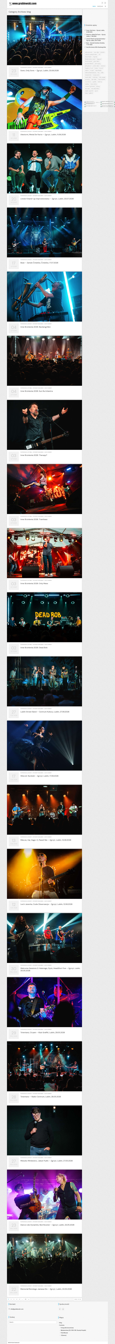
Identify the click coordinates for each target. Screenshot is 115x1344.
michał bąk (95, 77)
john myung (97, 63)
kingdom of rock (89, 68)
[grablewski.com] (23, 4)
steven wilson (93, 84)
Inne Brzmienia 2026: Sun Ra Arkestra (36, 391)
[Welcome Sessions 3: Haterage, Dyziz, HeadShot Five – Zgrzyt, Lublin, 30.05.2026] (44, 938)
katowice (103, 66)
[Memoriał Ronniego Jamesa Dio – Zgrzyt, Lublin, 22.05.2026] (44, 1259)
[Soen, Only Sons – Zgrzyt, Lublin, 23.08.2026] (44, 40)
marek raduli (88, 77)
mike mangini (102, 77)
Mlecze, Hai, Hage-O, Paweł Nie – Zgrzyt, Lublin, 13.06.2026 (45, 840)
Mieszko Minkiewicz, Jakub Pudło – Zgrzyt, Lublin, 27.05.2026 (46, 1161)
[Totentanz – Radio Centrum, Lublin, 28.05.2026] (44, 1066)
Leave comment (48, 67)
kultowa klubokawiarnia (90, 72)
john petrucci (88, 66)
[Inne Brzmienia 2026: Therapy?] (44, 425)
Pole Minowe (64, 1332)
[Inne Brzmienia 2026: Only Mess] (44, 553)
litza (99, 72)
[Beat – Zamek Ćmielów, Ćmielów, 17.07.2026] (44, 232)
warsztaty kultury (95, 88)
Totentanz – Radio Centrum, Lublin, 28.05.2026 (40, 1096)
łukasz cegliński (89, 93)
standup (87, 84)
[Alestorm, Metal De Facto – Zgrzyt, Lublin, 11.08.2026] (44, 104)
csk (99, 54)
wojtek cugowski (89, 91)
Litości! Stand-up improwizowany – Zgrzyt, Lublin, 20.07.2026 (47, 199)
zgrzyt (96, 91)
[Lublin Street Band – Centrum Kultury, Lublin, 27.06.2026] (44, 681)
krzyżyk (92, 70)
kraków (87, 70)
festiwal (30, 388)
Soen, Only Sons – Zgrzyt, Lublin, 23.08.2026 (39, 70)
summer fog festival (90, 86)
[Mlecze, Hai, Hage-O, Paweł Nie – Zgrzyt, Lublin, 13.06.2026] (44, 810)
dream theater (88, 56)
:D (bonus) (63, 1335)
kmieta (96, 68)
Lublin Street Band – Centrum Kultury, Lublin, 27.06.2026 (44, 712)
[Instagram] (105, 3)
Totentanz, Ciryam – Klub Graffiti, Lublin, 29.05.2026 (42, 1032)
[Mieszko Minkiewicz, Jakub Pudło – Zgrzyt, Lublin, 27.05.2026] (44, 1130)
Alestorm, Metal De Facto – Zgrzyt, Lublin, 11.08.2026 (43, 134)
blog (26, 67)
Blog (94, 6)
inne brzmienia (88, 61)
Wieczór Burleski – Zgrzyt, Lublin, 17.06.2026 (39, 776)
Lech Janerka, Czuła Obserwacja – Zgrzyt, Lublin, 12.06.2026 (46, 904)
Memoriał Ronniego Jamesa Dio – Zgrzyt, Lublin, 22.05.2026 (46, 1289)
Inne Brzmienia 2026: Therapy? (33, 455)
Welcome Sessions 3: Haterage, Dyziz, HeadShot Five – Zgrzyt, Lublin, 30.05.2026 (50, 969)
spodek (94, 81)
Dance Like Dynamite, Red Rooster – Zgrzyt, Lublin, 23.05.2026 (47, 1225)
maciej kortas (88, 75)
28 (25, 1299)
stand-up (100, 81)
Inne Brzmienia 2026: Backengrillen (35, 327)
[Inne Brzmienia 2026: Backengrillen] (44, 297)
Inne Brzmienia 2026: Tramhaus (33, 519)
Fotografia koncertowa (67, 1327)
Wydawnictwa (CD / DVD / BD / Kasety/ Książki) (73, 1330)
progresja (87, 79)
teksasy (98, 86)
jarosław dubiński (89, 63)
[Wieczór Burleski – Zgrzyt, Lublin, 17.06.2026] (44, 746)
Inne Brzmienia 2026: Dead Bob (33, 647)
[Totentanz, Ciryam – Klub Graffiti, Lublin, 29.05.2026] (44, 1002)
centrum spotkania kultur (91, 54)
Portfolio (100, 6)
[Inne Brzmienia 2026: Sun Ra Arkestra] (44, 361)
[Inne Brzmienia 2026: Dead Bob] (44, 617)
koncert (30, 67)
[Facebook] (102, 3)
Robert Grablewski (38, 67)
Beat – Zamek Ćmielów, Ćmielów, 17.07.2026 (39, 263)
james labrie (96, 61)
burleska (102, 52)
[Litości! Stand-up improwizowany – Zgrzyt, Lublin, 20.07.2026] (44, 168)
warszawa (87, 88)
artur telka (96, 52)
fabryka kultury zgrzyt (90, 59)
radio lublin (93, 79)
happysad (99, 59)
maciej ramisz (96, 75)
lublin (102, 72)
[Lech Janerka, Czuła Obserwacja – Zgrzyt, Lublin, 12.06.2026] (44, 874)
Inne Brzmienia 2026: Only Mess (34, 583)
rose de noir (88, 81)
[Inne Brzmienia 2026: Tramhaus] (44, 489)
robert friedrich (101, 79)
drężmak (95, 56)
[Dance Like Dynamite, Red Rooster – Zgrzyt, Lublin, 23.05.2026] (44, 1195)
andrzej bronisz (89, 52)
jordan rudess (96, 66)
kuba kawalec (98, 70)
